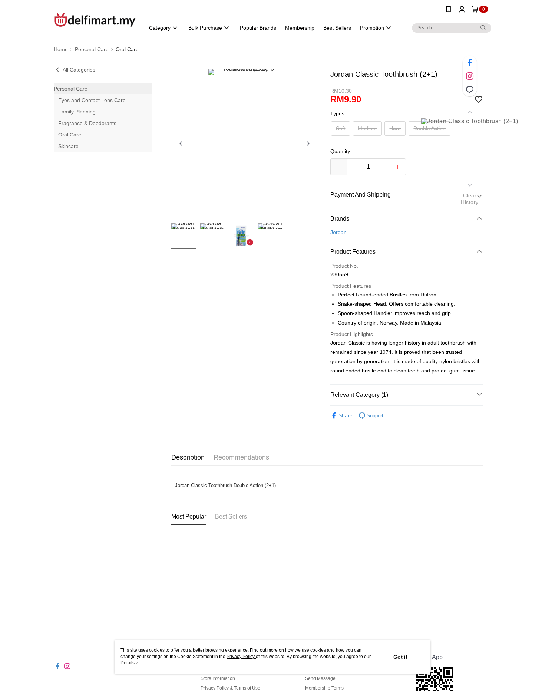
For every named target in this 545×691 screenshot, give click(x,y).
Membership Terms (324, 688)
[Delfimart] (95, 19)
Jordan (338, 232)
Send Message (320, 678)
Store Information (218, 678)
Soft (340, 128)
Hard (395, 128)
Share (345, 415)
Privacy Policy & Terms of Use (230, 688)
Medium (367, 128)
